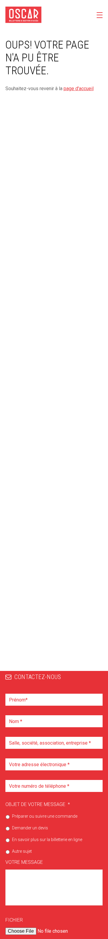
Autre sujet (22, 851)
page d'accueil (79, 88)
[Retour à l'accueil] (23, 15)
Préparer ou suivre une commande (44, 816)
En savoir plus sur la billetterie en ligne (47, 839)
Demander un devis (30, 827)
